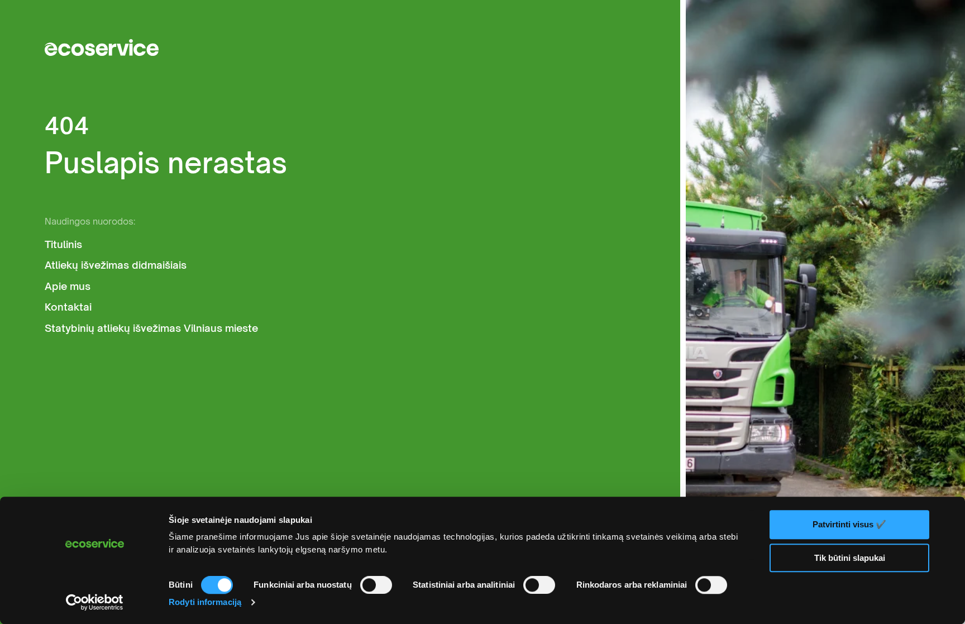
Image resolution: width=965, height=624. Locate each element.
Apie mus (67, 286)
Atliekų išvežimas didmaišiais (116, 265)
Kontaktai (68, 307)
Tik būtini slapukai (849, 558)
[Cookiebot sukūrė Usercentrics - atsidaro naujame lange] (95, 602)
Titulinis (63, 244)
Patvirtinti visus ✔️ (849, 524)
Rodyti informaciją (205, 602)
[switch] (376, 585)
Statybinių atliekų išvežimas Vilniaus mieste (151, 328)
